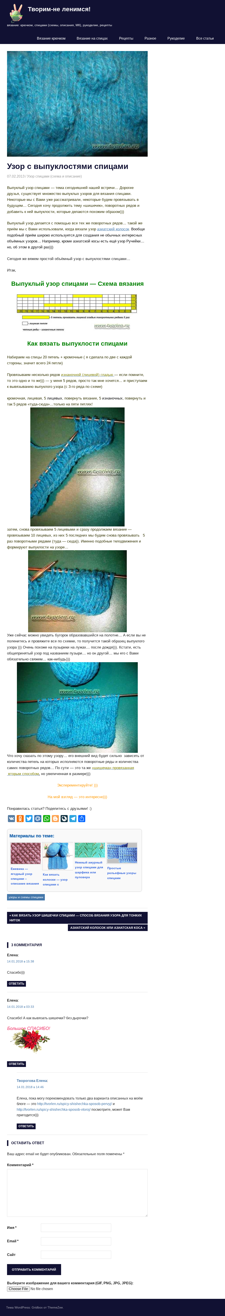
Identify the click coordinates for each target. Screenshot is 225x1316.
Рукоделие (176, 38)
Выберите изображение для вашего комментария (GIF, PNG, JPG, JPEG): (70, 1283)
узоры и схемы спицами (26, 897)
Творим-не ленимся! (59, 9)
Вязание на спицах (92, 38)
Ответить (16, 983)
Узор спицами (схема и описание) (54, 176)
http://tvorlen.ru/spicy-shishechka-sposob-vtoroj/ (54, 1109)
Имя (11, 1228)
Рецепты (126, 38)
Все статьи (205, 38)
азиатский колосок (113, 229)
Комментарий (20, 1165)
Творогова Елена (32, 1081)
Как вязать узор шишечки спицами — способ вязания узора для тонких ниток (75, 917)
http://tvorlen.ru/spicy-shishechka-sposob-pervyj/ (74, 1104)
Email (12, 1241)
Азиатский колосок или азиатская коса (106, 928)
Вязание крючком (51, 38)
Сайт (11, 1255)
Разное (150, 38)
